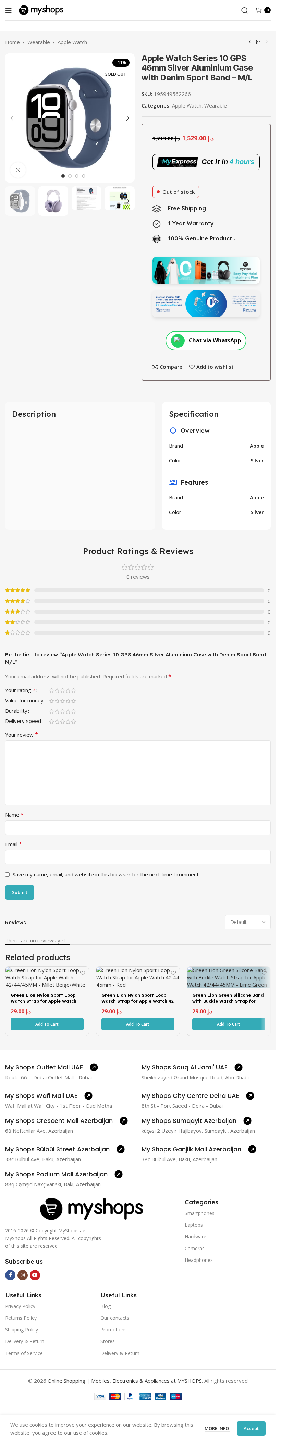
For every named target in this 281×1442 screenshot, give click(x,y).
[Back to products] (258, 42)
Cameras (195, 1248)
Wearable (38, 42)
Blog (105, 1306)
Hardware (195, 1236)
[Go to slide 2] (70, 176)
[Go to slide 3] (76, 176)
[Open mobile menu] (8, 10)
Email (13, 844)
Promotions (113, 1329)
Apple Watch (72, 42)
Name (14, 814)
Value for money (24, 701)
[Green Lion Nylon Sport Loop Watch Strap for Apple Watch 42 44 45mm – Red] (138, 977)
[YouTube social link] (35, 1275)
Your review (21, 734)
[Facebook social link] (10, 1275)
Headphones (199, 1260)
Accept (251, 1428)
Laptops (194, 1224)
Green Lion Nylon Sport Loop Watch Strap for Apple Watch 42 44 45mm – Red (137, 1001)
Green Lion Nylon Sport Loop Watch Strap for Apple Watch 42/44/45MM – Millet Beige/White (43, 1004)
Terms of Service (24, 1353)
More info (217, 1428)
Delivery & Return (24, 1341)
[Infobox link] (51, 1067)
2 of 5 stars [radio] (57, 690)
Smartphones (200, 1213)
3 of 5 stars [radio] (62, 690)
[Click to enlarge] (18, 170)
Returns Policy (21, 1318)
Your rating (20, 690)
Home (12, 42)
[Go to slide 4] (83, 176)
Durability (16, 711)
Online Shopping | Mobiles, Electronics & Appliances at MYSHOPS (125, 1380)
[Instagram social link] (22, 1275)
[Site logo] (41, 9)
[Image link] (91, 1208)
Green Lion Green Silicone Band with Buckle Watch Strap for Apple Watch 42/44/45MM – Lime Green (228, 1004)
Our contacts (114, 1318)
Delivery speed (23, 721)
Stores (107, 1341)
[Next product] (266, 42)
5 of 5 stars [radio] (73, 690)
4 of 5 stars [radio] (68, 690)
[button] (12, 118)
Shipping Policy (21, 1329)
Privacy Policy (20, 1306)
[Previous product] (250, 42)
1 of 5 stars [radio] (51, 690)
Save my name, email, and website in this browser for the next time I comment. (106, 874)
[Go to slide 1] (63, 176)
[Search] (245, 10)
